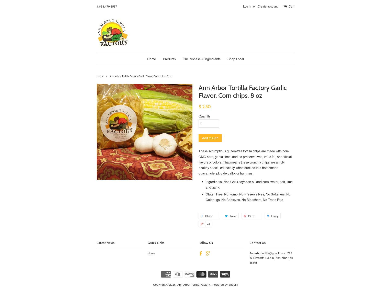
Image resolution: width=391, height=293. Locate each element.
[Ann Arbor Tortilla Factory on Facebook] (201, 254)
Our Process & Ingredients (202, 59)
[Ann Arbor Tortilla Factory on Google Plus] (208, 254)
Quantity (205, 116)
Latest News (105, 243)
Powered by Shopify (225, 284)
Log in (247, 6)
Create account (268, 6)
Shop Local (235, 59)
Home (151, 59)
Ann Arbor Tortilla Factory (194, 284)
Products (169, 59)
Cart (291, 6)
